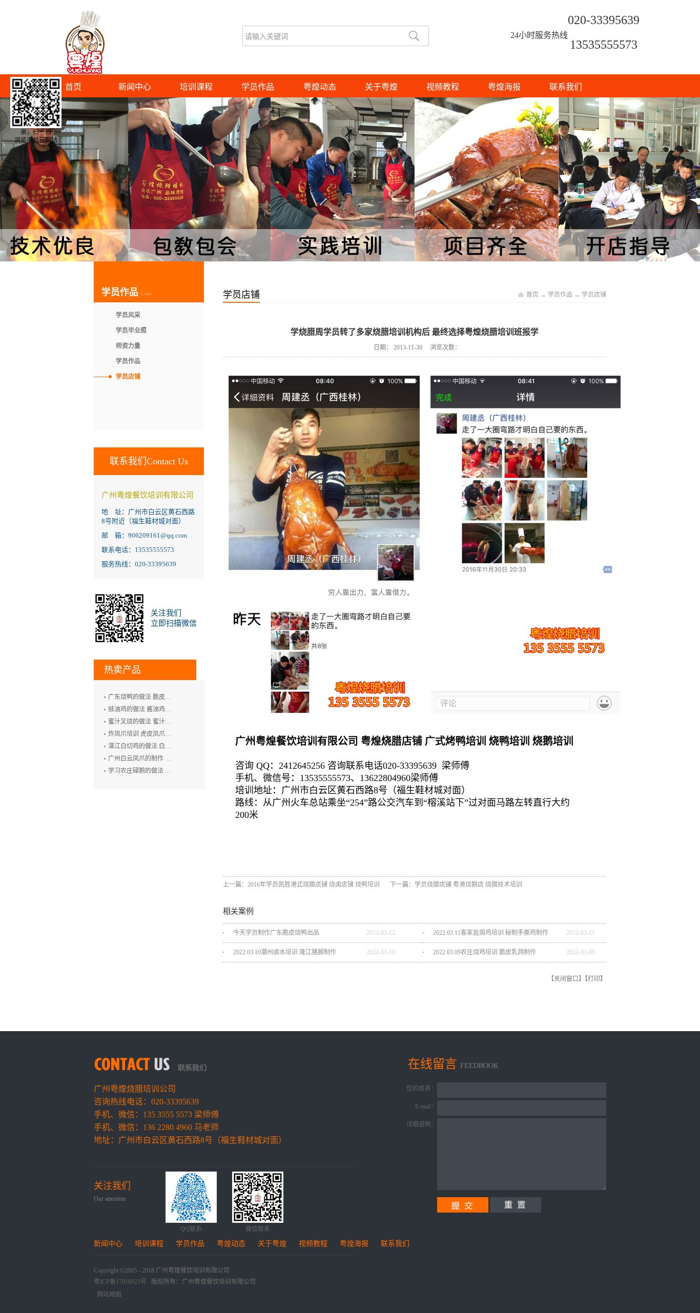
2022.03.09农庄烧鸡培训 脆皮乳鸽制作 (484, 952)
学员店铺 (594, 294)
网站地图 (107, 1294)
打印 (594, 978)
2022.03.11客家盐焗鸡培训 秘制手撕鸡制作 (490, 932)
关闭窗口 (566, 978)
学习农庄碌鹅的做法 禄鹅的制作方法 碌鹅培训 (171, 770)
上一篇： (301, 884)
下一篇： (456, 884)
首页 (73, 87)
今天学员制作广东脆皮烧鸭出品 (276, 932)
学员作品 (560, 294)
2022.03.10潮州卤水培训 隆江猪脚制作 (284, 952)
